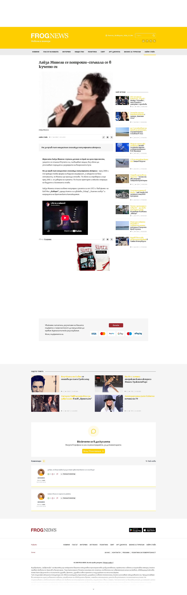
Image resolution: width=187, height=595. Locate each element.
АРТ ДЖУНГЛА (121, 545)
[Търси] (153, 35)
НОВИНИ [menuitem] (35, 52)
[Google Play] (135, 530)
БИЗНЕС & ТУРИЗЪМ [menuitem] (132, 52)
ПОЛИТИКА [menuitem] (92, 52)
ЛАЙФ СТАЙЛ (43, 137)
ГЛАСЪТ (75, 545)
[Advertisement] (93, 13)
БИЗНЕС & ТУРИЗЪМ (136, 545)
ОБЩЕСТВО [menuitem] (79, 52)
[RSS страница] (154, 41)
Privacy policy (108, 563)
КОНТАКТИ (116, 552)
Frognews (47, 239)
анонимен (41, 478)
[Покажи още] (93, 589)
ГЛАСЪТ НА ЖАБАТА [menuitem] (50, 52)
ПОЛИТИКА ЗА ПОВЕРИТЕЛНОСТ (144, 552)
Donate (116, 325)
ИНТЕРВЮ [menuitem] (66, 52)
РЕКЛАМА (126, 552)
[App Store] (149, 530)
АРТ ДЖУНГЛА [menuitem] (114, 52)
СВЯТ (112, 545)
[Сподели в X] (111, 137)
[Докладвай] (57, 474)
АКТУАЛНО (94, 545)
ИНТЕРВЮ (83, 545)
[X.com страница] (150, 41)
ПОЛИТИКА (104, 545)
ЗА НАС (107, 552)
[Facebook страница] (147, 41)
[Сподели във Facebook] (107, 137)
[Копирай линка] (103, 137)
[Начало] (143, 41)
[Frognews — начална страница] (43, 530)
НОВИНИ (66, 545)
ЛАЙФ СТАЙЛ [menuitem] (150, 52)
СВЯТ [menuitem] (103, 52)
